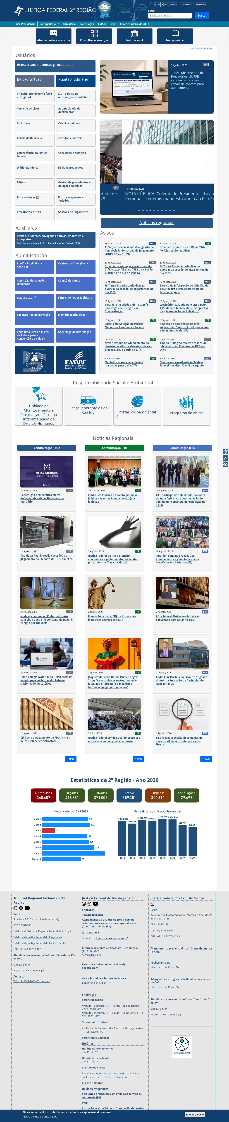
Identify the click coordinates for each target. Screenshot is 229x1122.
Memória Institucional (72, 315)
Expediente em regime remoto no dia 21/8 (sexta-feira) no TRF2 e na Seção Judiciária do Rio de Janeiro (129, 270)
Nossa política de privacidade (40, 1116)
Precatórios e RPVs (29, 212)
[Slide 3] (147, 210)
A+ (159, 4)
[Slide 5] (154, 210)
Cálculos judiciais (69, 123)
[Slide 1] (139, 210)
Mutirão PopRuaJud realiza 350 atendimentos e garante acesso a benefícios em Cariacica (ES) (177, 559)
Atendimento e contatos (53, 40)
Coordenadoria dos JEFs (134, 24)
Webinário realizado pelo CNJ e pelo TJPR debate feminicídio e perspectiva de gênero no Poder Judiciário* (184, 308)
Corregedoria (48, 24)
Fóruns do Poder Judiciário (75, 297)
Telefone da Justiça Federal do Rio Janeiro (37, 937)
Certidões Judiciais (70, 138)
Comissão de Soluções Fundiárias (31, 282)
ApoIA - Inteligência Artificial (29, 265)
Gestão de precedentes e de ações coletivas (74, 184)
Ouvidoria (69, 24)
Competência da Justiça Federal (32, 154)
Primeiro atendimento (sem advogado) (34, 95)
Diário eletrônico (27, 167)
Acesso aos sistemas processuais (45, 65)
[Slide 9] (170, 210)
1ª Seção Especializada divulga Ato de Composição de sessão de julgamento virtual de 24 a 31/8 (129, 250)
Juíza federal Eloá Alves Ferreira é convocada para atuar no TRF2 (177, 618)
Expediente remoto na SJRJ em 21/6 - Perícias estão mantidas (183, 248)
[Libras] (225, 451)
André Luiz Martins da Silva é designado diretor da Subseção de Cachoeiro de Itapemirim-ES (181, 680)
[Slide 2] (143, 210)
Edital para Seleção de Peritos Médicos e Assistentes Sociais (124, 325)
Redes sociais (201, 4)
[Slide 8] (166, 210)
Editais (21, 182)
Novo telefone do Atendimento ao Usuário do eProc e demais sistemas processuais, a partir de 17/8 (128, 346)
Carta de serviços (28, 108)
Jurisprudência (26, 197)
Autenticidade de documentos (69, 110)
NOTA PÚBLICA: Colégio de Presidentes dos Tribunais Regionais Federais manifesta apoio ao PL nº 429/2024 (156, 196)
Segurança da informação (74, 332)
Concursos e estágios (72, 153)
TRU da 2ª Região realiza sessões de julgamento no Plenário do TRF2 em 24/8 (183, 346)
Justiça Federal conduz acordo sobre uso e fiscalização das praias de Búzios (114, 739)
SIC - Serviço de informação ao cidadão (73, 95)
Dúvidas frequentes (70, 167)
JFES (208, 358)
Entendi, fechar (195, 1114)
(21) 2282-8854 (21, 964)
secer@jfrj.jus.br (91, 955)
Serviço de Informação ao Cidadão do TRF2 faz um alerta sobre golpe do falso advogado (184, 289)
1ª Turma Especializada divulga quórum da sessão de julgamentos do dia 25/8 (129, 289)
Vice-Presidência (25, 24)
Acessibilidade (186, 4)
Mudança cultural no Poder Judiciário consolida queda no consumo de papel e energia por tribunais (46, 620)
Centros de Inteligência (73, 263)
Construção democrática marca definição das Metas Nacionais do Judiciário (42, 498)
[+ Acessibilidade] (225, 464)
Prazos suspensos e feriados (70, 199)
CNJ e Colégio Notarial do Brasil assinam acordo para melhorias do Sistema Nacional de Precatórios (46, 680)
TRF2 (152, 243)
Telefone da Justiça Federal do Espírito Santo (39, 943)
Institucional (134, 40)
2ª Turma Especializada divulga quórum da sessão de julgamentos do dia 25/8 (184, 270)
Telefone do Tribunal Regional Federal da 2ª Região (43, 931)
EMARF (102, 24)
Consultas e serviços (94, 40)
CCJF (113, 24)
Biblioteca (23, 123)
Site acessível (182, 1052)
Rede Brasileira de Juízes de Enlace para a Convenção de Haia (33, 335)
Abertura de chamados (27, 970)
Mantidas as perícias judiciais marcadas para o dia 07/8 (124, 364)
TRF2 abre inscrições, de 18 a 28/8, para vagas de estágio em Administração (127, 308)
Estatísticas (24, 297)
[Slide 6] (158, 210)
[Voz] (225, 458)
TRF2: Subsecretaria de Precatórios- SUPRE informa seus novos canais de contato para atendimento (187, 80)
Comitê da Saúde (69, 280)
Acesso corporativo (201, 48)
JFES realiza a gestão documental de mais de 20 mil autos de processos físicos (179, 741)
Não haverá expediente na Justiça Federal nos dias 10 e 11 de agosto (182, 364)
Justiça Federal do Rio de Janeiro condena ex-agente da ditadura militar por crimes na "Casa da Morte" (113, 559)
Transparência (175, 40)
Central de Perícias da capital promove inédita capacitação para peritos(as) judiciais (113, 498)
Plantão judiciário (73, 79)
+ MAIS (70, 759)
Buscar (151, 10)
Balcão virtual (29, 79)
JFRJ (208, 243)
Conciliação (87, 24)
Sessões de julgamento (73, 212)
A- (150, 4)
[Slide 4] (150, 210)
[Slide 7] (162, 210)
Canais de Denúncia (29, 138)
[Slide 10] (174, 210)
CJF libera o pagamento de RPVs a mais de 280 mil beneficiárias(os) (45, 739)
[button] (107, 88)
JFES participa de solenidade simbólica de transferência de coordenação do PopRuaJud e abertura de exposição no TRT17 (180, 500)
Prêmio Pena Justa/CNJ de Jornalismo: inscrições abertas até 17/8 (112, 618)
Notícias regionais (156, 222)
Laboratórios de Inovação (33, 315)
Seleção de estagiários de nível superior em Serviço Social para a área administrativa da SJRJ (184, 327)
